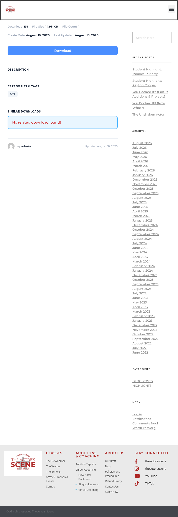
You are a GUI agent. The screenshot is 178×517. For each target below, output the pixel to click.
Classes (54, 453)
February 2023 (143, 316)
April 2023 (140, 307)
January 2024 (142, 270)
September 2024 (145, 234)
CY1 (12, 93)
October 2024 (143, 230)
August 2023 (142, 289)
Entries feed (142, 419)
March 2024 (141, 261)
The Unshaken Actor (148, 114)
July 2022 (139, 348)
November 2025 (144, 184)
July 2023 (139, 293)
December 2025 (144, 179)
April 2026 (140, 161)
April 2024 (140, 257)
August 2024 (142, 239)
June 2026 (140, 152)
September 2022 (145, 339)
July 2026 (139, 148)
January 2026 (142, 175)
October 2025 (142, 189)
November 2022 (144, 330)
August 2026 (142, 143)
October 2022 (142, 334)
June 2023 (140, 298)
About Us (114, 453)
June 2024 (140, 248)
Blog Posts (142, 381)
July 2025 (139, 202)
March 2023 (141, 311)
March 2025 (141, 216)
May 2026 (139, 157)
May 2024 (139, 252)
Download (62, 51)
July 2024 (139, 243)
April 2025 (140, 211)
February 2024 (143, 266)
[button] (171, 9)
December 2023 (144, 275)
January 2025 (142, 220)
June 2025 (140, 207)
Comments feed (145, 423)
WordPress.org (144, 428)
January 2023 (142, 321)
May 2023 (139, 302)
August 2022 (142, 343)
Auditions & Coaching (88, 454)
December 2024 (145, 225)
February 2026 (143, 170)
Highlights (142, 386)
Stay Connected (151, 453)
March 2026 (141, 166)
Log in (137, 414)
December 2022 (144, 325)
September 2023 (145, 284)
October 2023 (142, 280)
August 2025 (142, 198)
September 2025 (145, 193)
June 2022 (140, 352)
